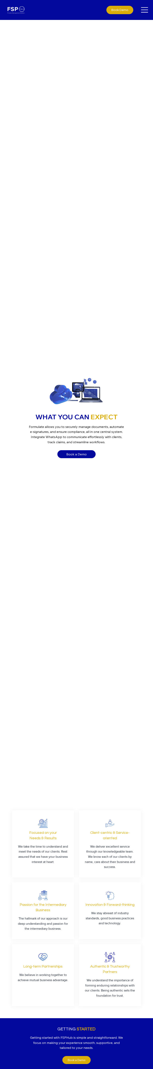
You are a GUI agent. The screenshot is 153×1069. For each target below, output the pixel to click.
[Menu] (144, 9)
